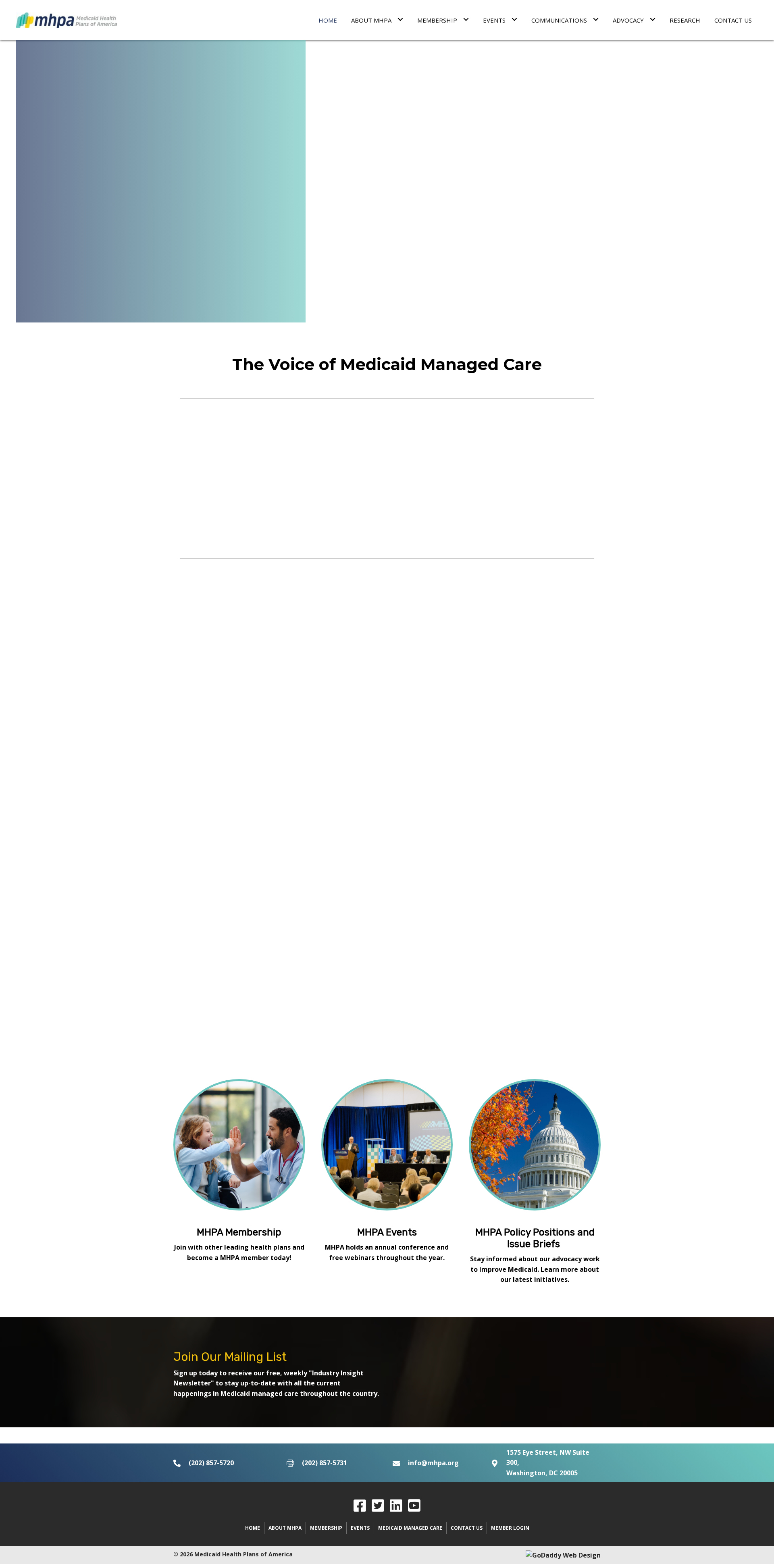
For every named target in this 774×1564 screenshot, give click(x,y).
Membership (326, 1527)
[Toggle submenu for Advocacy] (652, 19)
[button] (360, 1505)
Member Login (510, 1527)
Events (360, 1527)
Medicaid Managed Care (410, 1527)
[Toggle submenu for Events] (514, 19)
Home (252, 1527)
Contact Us (467, 1527)
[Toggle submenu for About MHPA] (400, 19)
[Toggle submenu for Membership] (466, 19)
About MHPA (285, 1527)
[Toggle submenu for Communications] (595, 19)
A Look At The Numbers (292, 491)
